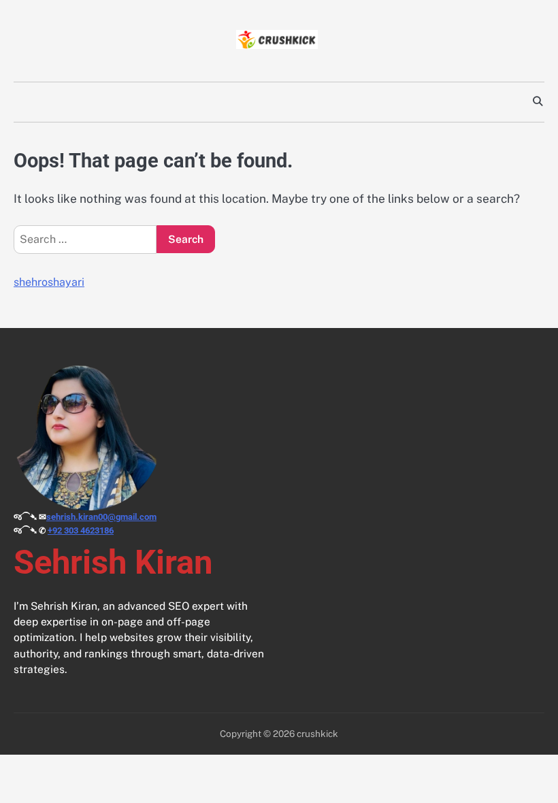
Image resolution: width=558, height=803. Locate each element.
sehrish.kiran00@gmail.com (101, 517)
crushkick (317, 733)
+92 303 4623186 (81, 530)
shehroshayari (49, 282)
